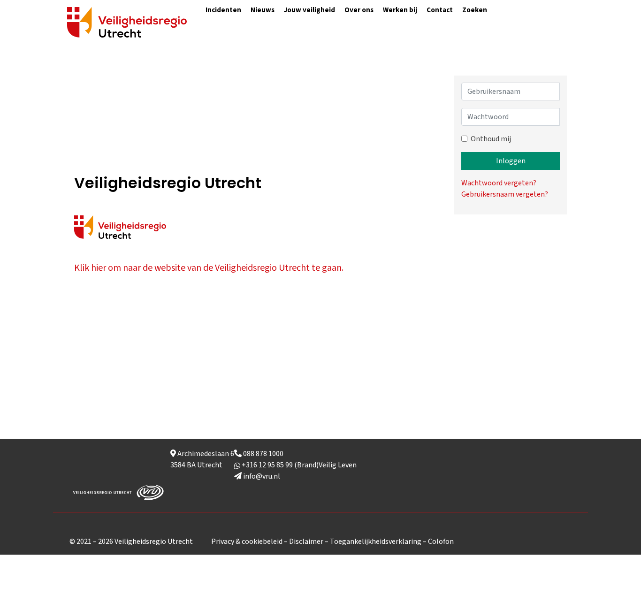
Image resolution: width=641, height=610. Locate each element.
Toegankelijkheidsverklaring (375, 541)
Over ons (359, 10)
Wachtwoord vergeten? (498, 183)
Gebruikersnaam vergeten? (504, 194)
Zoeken (474, 10)
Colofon (441, 541)
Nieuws (263, 10)
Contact (440, 10)
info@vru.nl (261, 476)
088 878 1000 (262, 454)
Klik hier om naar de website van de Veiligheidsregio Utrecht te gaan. (208, 267)
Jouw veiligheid (309, 10)
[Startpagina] (127, 21)
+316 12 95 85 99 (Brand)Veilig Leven (298, 465)
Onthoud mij (491, 139)
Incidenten (223, 10)
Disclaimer (306, 541)
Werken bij (400, 10)
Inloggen (511, 161)
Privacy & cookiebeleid (246, 541)
